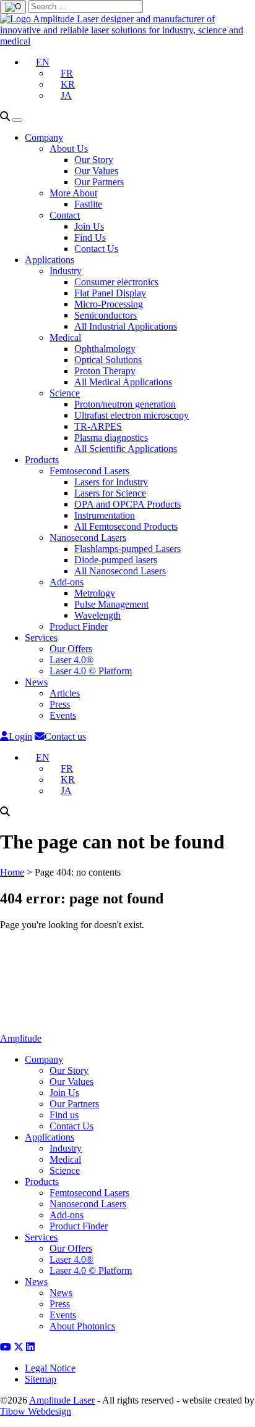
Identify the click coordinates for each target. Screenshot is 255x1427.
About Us (69, 148)
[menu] (17, 120)
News (36, 682)
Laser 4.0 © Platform (91, 671)
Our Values (96, 170)
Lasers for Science (110, 493)
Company (44, 137)
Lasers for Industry (111, 482)
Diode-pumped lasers (115, 559)
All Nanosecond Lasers (120, 571)
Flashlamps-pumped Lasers (127, 548)
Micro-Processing (108, 304)
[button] (37, 62)
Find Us (90, 237)
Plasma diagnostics (111, 437)
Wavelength (97, 615)
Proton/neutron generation (125, 404)
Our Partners (99, 182)
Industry (66, 271)
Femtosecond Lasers (89, 471)
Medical (65, 337)
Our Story (93, 159)
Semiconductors (105, 315)
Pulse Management (111, 604)
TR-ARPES (98, 426)
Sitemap (40, 1379)
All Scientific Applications (125, 448)
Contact (65, 215)
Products (42, 459)
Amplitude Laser (62, 1400)
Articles (65, 693)
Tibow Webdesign (35, 1411)
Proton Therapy (105, 371)
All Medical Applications (123, 382)
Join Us (89, 226)
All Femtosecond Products (126, 526)
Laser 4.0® (71, 660)
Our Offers (71, 648)
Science (65, 393)
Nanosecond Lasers (88, 537)
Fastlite (88, 204)
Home (12, 872)
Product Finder (79, 626)
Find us (64, 1115)
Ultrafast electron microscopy (131, 415)
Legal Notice (50, 1368)
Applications (49, 259)
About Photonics (82, 1326)
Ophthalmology (105, 348)
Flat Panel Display (110, 293)
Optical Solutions (108, 359)
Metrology (94, 593)
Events (63, 715)
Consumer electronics (116, 282)
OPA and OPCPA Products (127, 504)
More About (73, 193)
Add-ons (67, 582)
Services (41, 637)
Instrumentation (104, 515)
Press (60, 704)
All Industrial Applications (125, 326)
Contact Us (96, 248)
